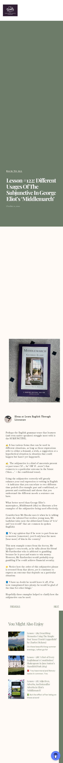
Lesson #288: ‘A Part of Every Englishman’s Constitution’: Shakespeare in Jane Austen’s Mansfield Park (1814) (41, 662)
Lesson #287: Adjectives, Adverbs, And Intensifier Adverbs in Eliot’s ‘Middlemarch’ (38, 686)
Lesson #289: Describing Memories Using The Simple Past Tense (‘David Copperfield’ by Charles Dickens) (42, 638)
